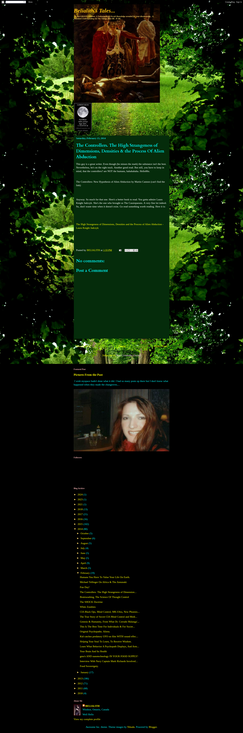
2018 (80, 509)
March (84, 568)
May (83, 558)
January (85, 672)
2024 (80, 494)
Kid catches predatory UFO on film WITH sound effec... (109, 636)
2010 (80, 693)
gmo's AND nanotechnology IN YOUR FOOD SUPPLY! (109, 656)
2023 (80, 499)
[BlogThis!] (128, 250)
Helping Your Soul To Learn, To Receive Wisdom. (106, 641)
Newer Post (83, 346)
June (83, 553)
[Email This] (126, 250)
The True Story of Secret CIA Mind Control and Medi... (108, 616)
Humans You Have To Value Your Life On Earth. (105, 577)
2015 (80, 524)
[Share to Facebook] (134, 250)
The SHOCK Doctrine (91, 602)
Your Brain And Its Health (93, 651)
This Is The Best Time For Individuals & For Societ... (107, 626)
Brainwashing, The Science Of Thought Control (104, 597)
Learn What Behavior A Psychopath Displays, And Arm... (109, 646)
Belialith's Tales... (94, 10)
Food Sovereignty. (89, 666)
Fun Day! (85, 587)
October (85, 533)
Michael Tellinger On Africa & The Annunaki (103, 582)
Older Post (160, 346)
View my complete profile (87, 719)
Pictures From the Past (88, 374)
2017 (80, 514)
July (83, 548)
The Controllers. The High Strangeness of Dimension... (108, 592)
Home (122, 346)
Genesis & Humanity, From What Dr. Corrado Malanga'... (109, 621)
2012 (80, 683)
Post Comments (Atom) (128, 355)
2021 (80, 504)
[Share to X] (131, 250)
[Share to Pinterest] (136, 250)
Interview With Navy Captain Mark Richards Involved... (109, 661)
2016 (80, 519)
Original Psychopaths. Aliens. (95, 631)
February (85, 573)
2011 (80, 688)
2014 (80, 529)
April (84, 563)
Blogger (153, 727)
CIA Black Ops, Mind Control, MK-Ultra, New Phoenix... (110, 611)
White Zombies (88, 606)
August (85, 543)
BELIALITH (92, 706)
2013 (80, 678)
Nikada (131, 727)
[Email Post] (120, 250)
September (86, 538)
